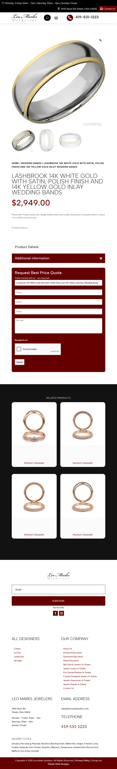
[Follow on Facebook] (55, 613)
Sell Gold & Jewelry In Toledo (76, 664)
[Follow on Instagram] (61, 613)
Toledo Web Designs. (58, 764)
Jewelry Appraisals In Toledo (76, 680)
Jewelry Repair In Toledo (74, 684)
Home (15, 163)
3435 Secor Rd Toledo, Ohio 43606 (79, 8)
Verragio (18, 660)
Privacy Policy (82, 760)
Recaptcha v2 (21, 340)
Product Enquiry (34, 463)
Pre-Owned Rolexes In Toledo (77, 672)
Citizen (17, 648)
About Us (67, 648)
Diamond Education (72, 652)
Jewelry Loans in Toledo (74, 668)
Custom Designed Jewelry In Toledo (80, 676)
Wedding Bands (31, 163)
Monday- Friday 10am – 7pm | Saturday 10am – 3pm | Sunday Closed (41, 3)
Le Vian (17, 652)
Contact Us (109, 8)
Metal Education (71, 660)
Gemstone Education (73, 656)
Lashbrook (19, 656)
